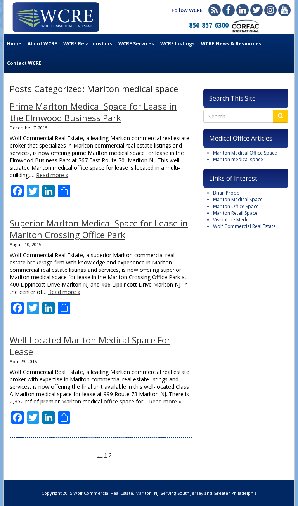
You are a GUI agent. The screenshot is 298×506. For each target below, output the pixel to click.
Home (14, 43)
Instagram (270, 10)
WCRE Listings (177, 43)
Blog (214, 10)
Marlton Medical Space (238, 199)
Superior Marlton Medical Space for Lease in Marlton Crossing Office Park (99, 228)
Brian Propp (226, 193)
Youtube (284, 10)
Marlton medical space (238, 159)
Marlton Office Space (236, 206)
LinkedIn (242, 10)
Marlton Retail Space (235, 213)
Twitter (256, 10)
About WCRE (42, 43)
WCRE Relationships (87, 43)
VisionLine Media (231, 219)
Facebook (228, 10)
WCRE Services (136, 43)
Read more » (52, 175)
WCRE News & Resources (231, 43)
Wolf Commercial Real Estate (244, 226)
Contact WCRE (24, 63)
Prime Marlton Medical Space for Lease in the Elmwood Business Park (93, 111)
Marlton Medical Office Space (245, 153)
